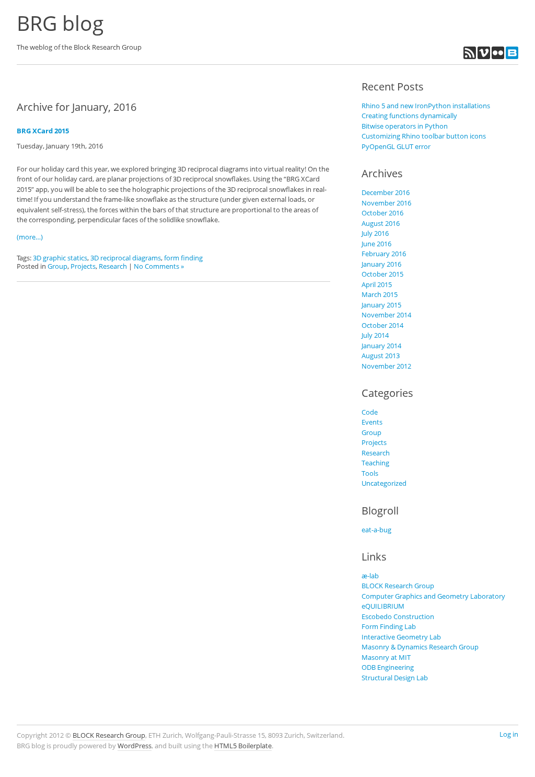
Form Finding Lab (389, 626)
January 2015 (381, 305)
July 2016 (375, 233)
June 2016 (376, 243)
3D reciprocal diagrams (125, 257)
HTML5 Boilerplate (243, 745)
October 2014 (382, 325)
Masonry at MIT (386, 657)
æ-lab (370, 575)
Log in (508, 734)
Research (113, 266)
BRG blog (60, 23)
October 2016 (382, 213)
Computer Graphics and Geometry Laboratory (433, 596)
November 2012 (386, 366)
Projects (83, 266)
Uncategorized (384, 483)
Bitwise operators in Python (405, 126)
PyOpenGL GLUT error (396, 146)
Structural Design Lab (395, 677)
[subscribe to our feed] (470, 56)
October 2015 (382, 274)
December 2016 (386, 192)
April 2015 (377, 284)
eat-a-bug (376, 529)
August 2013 (381, 355)
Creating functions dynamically (409, 115)
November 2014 (386, 314)
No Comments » (159, 266)
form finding (183, 257)
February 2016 (384, 253)
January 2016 (381, 264)
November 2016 (386, 203)
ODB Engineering (388, 667)
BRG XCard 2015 (43, 130)
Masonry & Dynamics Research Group (420, 647)
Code (370, 412)
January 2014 (381, 345)
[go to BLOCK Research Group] (512, 56)
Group (57, 266)
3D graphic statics (60, 257)
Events (372, 422)
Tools (370, 473)
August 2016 (381, 223)
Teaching (375, 462)
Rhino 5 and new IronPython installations (426, 105)
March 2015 (380, 294)
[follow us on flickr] (499, 56)
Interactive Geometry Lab (401, 637)
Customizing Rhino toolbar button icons (424, 136)
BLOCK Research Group (398, 585)
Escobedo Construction (398, 616)
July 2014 (375, 335)
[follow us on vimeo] (485, 56)
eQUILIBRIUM (383, 606)
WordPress (135, 745)
